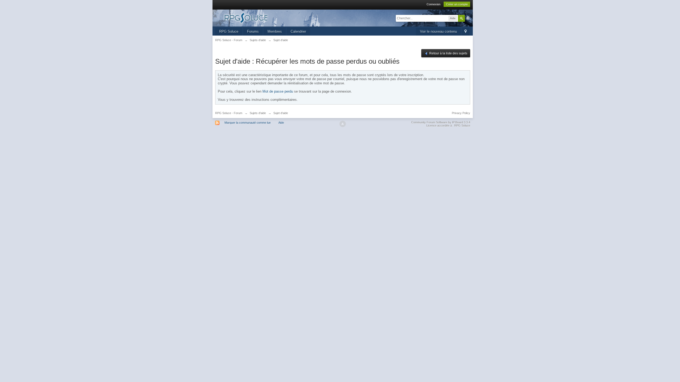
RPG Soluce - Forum (228, 113)
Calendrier (298, 31)
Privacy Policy (461, 113)
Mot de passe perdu (277, 91)
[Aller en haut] (342, 124)
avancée (468, 18)
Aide (281, 122)
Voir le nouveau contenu (438, 31)
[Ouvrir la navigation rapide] (465, 32)
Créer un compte (457, 4)
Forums (253, 31)
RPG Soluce (228, 31)
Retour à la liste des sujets (447, 53)
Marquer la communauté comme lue (247, 122)
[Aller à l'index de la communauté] (262, 18)
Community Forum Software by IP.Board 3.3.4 (440, 122)
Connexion (433, 4)
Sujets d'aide (258, 113)
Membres (274, 31)
